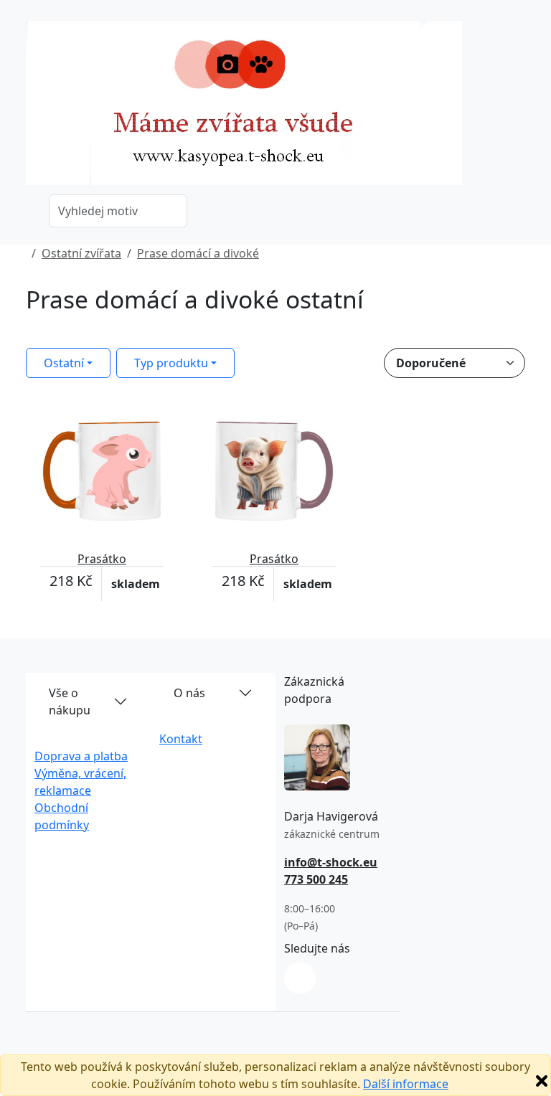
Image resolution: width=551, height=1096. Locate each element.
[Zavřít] (541, 1081)
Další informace (405, 1084)
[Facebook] (300, 978)
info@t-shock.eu (330, 862)
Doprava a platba (81, 756)
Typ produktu (171, 363)
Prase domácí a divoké (198, 253)
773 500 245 (316, 879)
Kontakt (180, 739)
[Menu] (516, 107)
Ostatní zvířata (81, 253)
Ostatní (64, 363)
